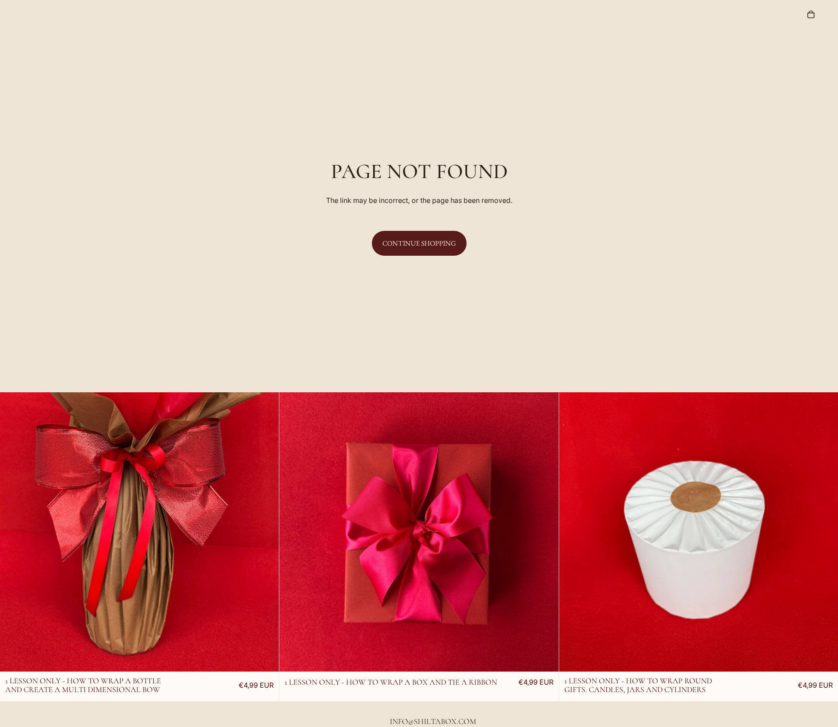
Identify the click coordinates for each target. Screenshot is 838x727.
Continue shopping (419, 243)
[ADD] (266, 650)
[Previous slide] (70, 532)
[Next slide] (209, 532)
